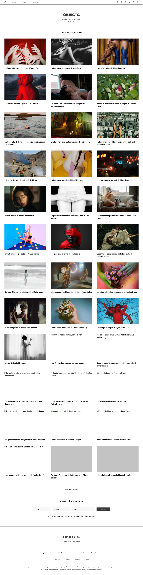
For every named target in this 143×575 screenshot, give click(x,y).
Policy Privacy (95, 553)
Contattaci (23, 2)
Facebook (56, 559)
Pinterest (87, 559)
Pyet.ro (89, 566)
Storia (14, 2)
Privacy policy (64, 516)
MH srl (84, 566)
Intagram (67, 559)
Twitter (77, 559)
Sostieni (83, 553)
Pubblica (35, 2)
